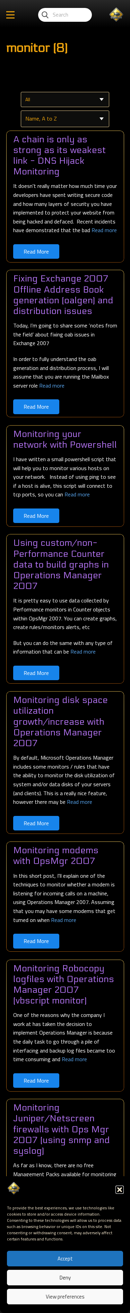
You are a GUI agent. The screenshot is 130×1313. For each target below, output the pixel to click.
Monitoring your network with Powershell (65, 439)
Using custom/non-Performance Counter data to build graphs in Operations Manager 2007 (61, 564)
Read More (36, 251)
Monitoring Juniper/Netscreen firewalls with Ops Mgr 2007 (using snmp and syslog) (61, 1129)
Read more (104, 230)
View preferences (65, 1297)
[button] (119, 1189)
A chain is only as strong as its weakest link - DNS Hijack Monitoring (59, 155)
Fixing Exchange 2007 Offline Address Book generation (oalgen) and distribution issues (63, 294)
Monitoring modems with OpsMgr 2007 (55, 855)
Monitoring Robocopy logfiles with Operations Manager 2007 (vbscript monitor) (63, 984)
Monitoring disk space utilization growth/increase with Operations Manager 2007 (60, 722)
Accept (65, 1259)
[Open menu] (10, 14)
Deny (65, 1278)
